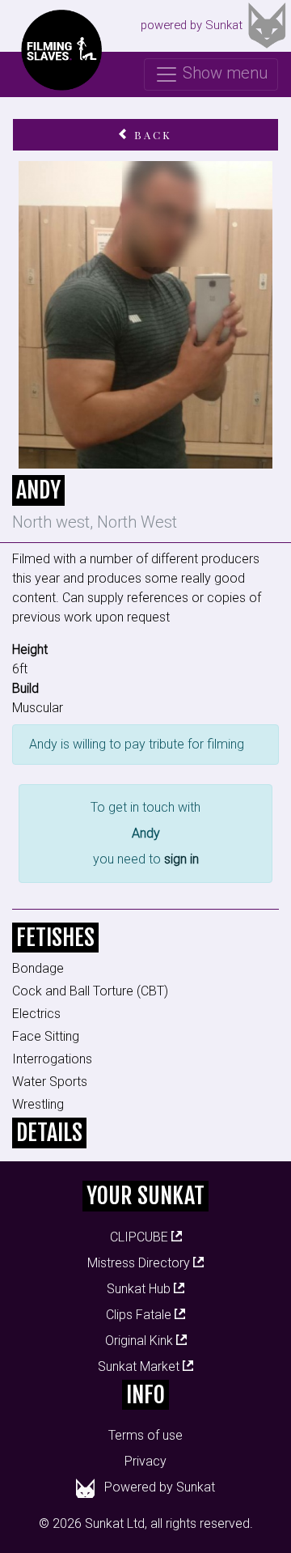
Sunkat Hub (140, 1288)
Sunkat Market (140, 1366)
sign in (181, 859)
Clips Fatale (140, 1314)
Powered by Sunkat (159, 1487)
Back (150, 135)
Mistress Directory (140, 1263)
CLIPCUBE (140, 1237)
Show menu (223, 73)
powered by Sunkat (191, 25)
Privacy (145, 1461)
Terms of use (145, 1435)
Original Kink (140, 1340)
